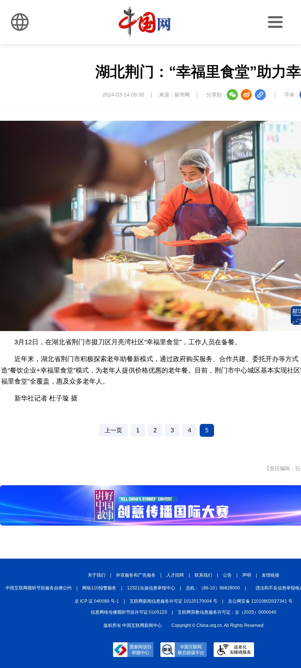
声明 (246, 575)
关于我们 (96, 575)
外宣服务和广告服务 (136, 575)
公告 (227, 575)
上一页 (113, 430)
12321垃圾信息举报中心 (151, 588)
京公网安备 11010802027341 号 (260, 601)
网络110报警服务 (99, 588)
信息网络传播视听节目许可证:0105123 (129, 612)
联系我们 (203, 575)
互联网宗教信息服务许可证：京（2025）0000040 (227, 612)
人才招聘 (175, 575)
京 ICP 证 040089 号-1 (97, 601)
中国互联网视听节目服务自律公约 (39, 588)
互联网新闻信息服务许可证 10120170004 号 (173, 601)
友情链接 (270, 575)
